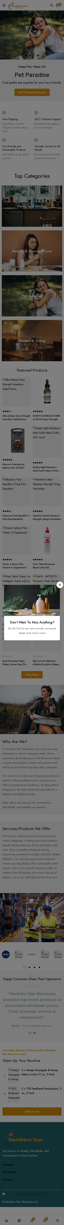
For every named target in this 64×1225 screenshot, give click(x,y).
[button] (60, 585)
